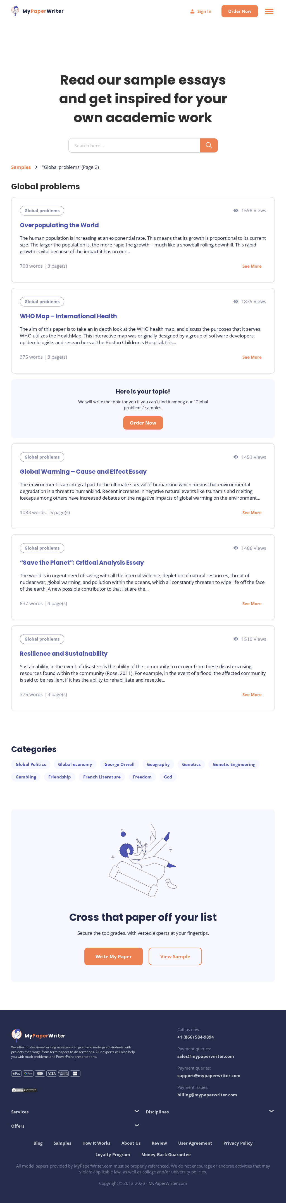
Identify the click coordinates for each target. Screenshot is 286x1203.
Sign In (204, 11)
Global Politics (31, 764)
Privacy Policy (238, 1143)
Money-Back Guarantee (166, 1154)
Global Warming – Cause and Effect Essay (83, 472)
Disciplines (157, 1112)
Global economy (75, 764)
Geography (158, 764)
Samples (21, 167)
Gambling (26, 777)
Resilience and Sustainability (64, 654)
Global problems (42, 210)
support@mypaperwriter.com (208, 1075)
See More (252, 266)
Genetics (191, 764)
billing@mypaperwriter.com (207, 1094)
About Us (130, 1143)
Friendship (59, 777)
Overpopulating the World (59, 225)
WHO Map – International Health (68, 316)
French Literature (102, 777)
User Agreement (195, 1143)
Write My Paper (114, 956)
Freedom (142, 777)
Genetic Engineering (234, 764)
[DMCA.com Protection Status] (24, 1091)
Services (19, 1112)
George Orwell (119, 764)
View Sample (175, 956)
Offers (17, 1126)
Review (159, 1143)
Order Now (239, 11)
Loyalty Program (113, 1154)
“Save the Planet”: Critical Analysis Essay (82, 563)
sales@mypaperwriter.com (205, 1056)
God (168, 777)
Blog (38, 1143)
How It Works (96, 1143)
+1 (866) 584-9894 (195, 1037)
